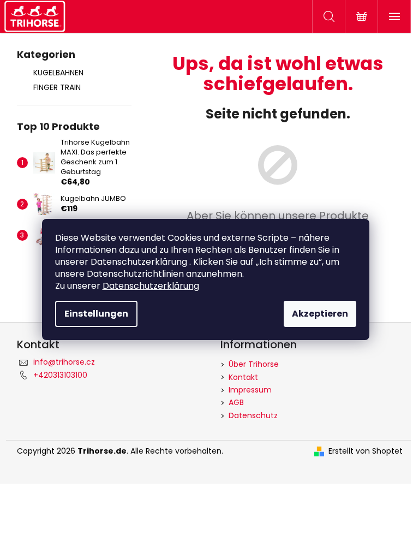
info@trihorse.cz (64, 361)
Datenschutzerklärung (151, 286)
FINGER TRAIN (57, 87)
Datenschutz (253, 415)
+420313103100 (60, 375)
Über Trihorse (254, 364)
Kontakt (243, 377)
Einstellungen (96, 313)
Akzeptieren (320, 313)
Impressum (250, 389)
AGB (236, 402)
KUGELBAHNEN (58, 72)
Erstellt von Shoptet (365, 451)
